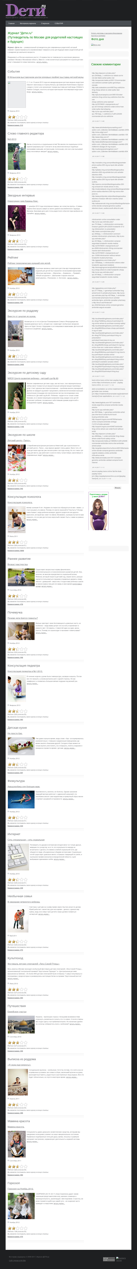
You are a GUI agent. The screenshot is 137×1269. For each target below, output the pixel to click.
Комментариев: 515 (15, 125)
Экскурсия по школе (21, 434)
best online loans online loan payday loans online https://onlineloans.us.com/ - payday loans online (107, 382)
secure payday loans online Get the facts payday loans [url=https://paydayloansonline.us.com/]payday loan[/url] (108, 475)
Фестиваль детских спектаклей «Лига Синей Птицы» (34, 963)
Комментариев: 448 (15, 187)
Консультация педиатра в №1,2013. (25, 671)
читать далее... (42, 62)
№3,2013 (12, 139)
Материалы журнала (28, 23)
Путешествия (17, 1006)
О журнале (45, 23)
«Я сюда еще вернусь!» (19, 1064)
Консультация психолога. (20, 502)
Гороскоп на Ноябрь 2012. (21, 1188)
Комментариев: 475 (15, 1236)
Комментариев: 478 (15, 604)
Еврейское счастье (17, 1011)
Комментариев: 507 (15, 773)
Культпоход (15, 958)
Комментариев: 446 (15, 249)
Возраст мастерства (18, 564)
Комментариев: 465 (15, 998)
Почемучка (15, 612)
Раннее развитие (19, 558)
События (14, 71)
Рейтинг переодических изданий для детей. (29, 263)
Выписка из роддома (22, 1059)
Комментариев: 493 (15, 719)
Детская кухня (17, 727)
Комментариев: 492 (15, 1175)
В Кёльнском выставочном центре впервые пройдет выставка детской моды (46, 77)
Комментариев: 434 (15, 826)
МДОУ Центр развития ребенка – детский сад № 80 (33, 378)
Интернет (14, 834)
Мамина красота (19, 1121)
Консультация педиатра (24, 665)
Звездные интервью (21, 195)
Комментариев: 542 (15, 488)
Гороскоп (14, 1183)
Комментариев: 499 (15, 1113)
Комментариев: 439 (15, 888)
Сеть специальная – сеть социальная (26, 839)
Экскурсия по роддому (23, 310)
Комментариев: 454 (15, 302)
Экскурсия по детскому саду (27, 372)
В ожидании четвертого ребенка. (24, 901)
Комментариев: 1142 (16, 426)
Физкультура (16, 781)
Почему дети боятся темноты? (23, 618)
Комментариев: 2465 (16, 364)
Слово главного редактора (26, 133)
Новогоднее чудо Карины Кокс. (23, 201)
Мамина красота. (16, 1126)
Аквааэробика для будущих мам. (24, 786)
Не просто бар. (15, 733)
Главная (11, 23)
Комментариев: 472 (15, 950)
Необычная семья (20, 896)
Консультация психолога (24, 496)
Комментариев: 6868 (16, 550)
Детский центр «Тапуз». (19, 440)
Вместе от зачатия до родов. (22, 316)
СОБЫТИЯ (59, 23)
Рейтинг (13, 257)
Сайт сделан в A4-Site (17, 1260)
